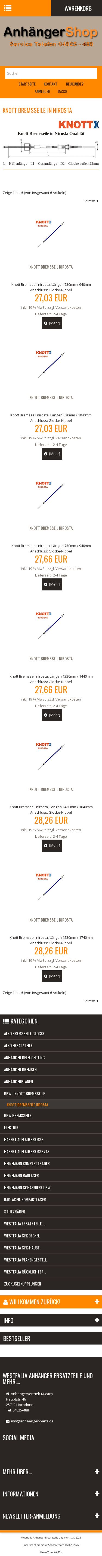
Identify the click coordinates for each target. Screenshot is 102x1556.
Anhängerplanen (18, 1081)
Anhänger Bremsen (20, 1069)
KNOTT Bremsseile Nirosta (27, 1104)
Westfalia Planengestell (25, 1260)
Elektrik (11, 1127)
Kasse (62, 91)
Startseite (27, 84)
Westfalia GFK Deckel (22, 1236)
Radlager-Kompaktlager (25, 1199)
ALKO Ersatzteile (18, 1045)
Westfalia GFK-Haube (21, 1248)
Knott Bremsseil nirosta (51, 267)
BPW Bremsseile (17, 1115)
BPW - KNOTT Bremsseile (24, 1093)
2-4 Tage (60, 313)
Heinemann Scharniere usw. (27, 1187)
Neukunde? (75, 84)
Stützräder (14, 1211)
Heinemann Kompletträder (27, 1163)
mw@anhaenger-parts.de (32, 1421)
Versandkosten (68, 307)
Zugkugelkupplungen (22, 1284)
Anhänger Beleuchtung (24, 1057)
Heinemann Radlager (21, 1175)
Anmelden (42, 91)
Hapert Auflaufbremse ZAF (26, 1151)
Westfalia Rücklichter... (25, 1272)
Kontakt (50, 84)
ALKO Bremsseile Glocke (24, 1033)
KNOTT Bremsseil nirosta (51, 397)
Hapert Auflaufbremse (23, 1139)
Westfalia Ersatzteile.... (24, 1223)
